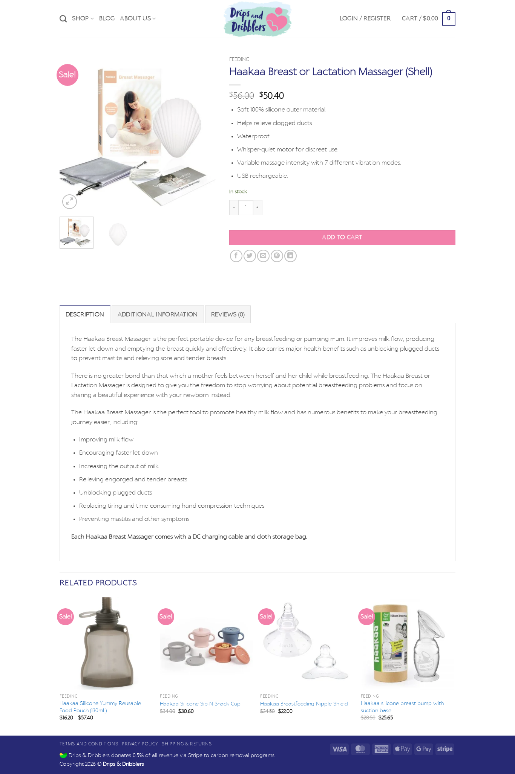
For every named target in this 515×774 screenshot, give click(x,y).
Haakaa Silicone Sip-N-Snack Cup (200, 704)
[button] (365, 18)
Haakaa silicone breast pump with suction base (402, 707)
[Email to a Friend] (263, 256)
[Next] (205, 132)
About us (135, 18)
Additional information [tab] (158, 314)
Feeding (239, 59)
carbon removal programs (242, 755)
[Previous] (72, 132)
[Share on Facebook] (236, 256)
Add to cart (342, 237)
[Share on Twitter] (250, 256)
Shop (80, 18)
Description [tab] (85, 314)
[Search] (63, 19)
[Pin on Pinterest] (277, 256)
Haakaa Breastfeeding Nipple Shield (304, 704)
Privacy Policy (140, 744)
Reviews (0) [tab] (228, 314)
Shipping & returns (187, 744)
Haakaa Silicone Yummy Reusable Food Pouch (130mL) (100, 707)
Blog (107, 18)
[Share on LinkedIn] (290, 256)
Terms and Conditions (89, 744)
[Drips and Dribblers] (257, 18)
